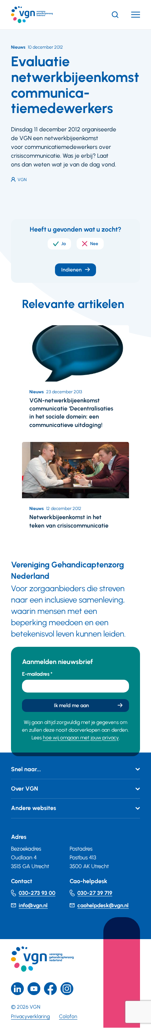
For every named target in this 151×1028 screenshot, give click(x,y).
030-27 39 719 (94, 893)
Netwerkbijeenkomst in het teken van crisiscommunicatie (68, 521)
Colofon (68, 1016)
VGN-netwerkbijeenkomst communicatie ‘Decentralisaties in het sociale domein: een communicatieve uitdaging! (71, 412)
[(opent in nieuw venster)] (50, 988)
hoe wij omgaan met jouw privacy (81, 738)
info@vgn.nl (33, 905)
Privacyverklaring (30, 1016)
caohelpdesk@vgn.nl (103, 905)
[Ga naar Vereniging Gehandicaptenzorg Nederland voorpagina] (43, 14)
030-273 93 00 (37, 893)
